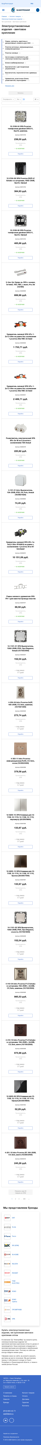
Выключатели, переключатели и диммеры (21, 73)
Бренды (6, 1402)
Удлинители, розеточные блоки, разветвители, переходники (17, 79)
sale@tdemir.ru (8, 1414)
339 (24, 1199)
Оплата (25, 1396)
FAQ (32, 3)
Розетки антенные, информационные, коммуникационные (19, 48)
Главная (4, 16)
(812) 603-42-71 (9, 1411)
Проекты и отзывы (10, 1396)
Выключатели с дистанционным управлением (17, 68)
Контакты (25, 1406)
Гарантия (25, 1402)
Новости (6, 1399)
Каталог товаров (15, 16)
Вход (3, 3)
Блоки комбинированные (15, 63)
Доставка (25, 1399)
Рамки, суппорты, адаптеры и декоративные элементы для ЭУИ (19, 42)
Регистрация (9, 3)
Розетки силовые (13, 53)
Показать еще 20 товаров (20, 1192)
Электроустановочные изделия (12, 19)
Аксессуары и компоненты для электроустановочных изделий (17, 58)
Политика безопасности (11, 1437)
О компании (7, 1393)
